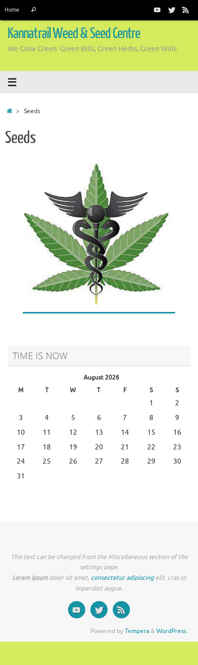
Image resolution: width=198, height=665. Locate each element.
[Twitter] (171, 10)
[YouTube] (157, 10)
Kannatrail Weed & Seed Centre (74, 33)
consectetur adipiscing (122, 578)
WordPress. (172, 631)
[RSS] (186, 10)
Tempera (137, 631)
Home (12, 9)
